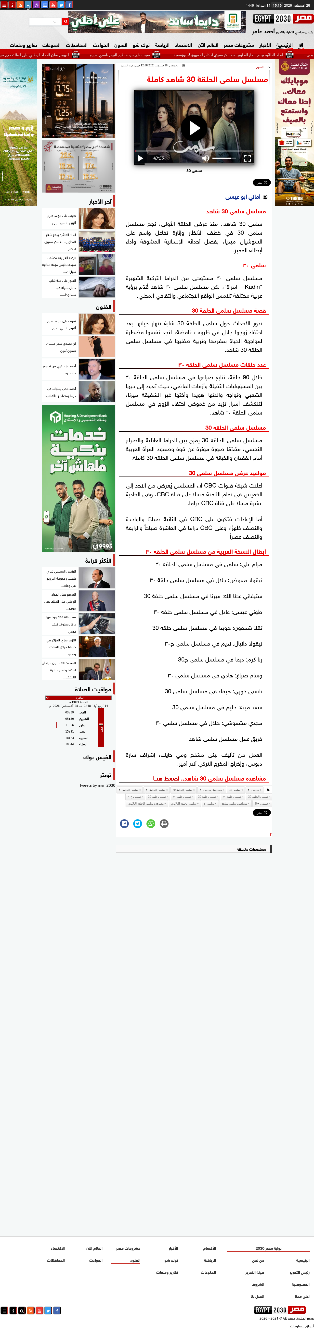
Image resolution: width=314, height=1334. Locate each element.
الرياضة (162, 44)
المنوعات (51, 44)
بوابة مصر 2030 (268, 1247)
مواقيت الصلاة (93, 688)
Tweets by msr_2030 (97, 784)
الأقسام (209, 1247)
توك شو (141, 44)
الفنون (120, 44)
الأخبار (265, 44)
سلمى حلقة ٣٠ (232, 796)
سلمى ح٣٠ (134, 796)
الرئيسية (284, 44)
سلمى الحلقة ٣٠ (155, 790)
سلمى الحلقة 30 (182, 790)
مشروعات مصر (239, 44)
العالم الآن (207, 44)
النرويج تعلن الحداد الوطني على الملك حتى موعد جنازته (58, 54)
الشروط (258, 1283)
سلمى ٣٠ (253, 790)
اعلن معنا (302, 1295)
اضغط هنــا (166, 777)
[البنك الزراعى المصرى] (18, 203)
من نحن (258, 1259)
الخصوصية (301, 1283)
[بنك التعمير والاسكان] (78, 478)
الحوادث (101, 44)
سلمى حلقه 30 (157, 796)
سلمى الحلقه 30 (258, 796)
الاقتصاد (183, 44)
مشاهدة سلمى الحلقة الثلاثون (146, 803)
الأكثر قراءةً (98, 559)
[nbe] (157, 22)
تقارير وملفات (23, 44)
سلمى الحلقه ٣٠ (128, 790)
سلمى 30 (234, 790)
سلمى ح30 (261, 803)
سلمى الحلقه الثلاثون (183, 803)
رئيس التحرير (300, 1271)
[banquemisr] (78, 166)
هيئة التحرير (254, 1271)
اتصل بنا (257, 1295)
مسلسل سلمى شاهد (234, 803)
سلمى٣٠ (209, 803)
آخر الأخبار (100, 200)
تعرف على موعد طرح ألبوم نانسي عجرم (150, 54)
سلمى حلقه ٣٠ (182, 796)
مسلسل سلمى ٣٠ (211, 790)
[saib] (78, 101)
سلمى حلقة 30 (207, 796)
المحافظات (77, 44)
